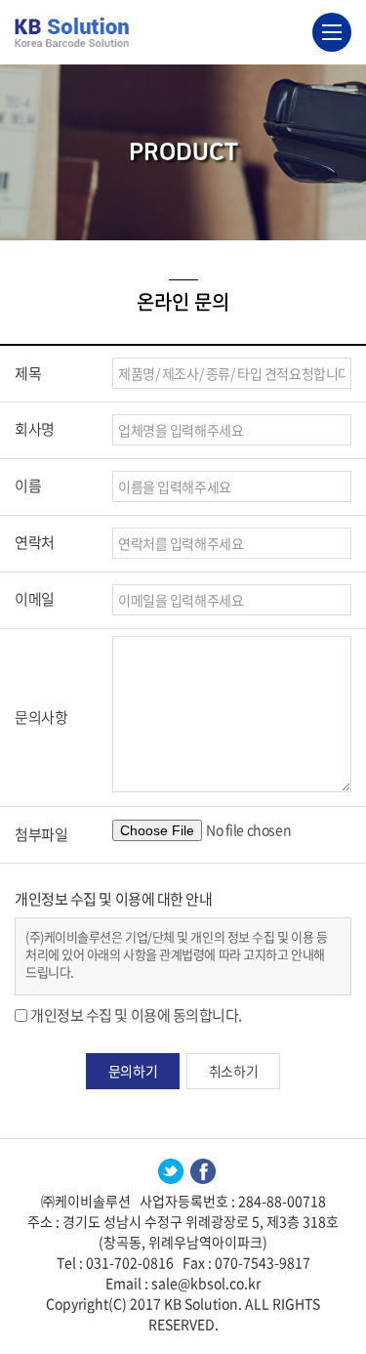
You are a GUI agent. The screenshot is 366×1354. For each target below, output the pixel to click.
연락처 (35, 542)
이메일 (35, 599)
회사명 (35, 429)
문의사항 (41, 717)
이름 (28, 485)
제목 (28, 373)
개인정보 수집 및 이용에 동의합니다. (136, 1015)
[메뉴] (331, 32)
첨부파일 (41, 834)
